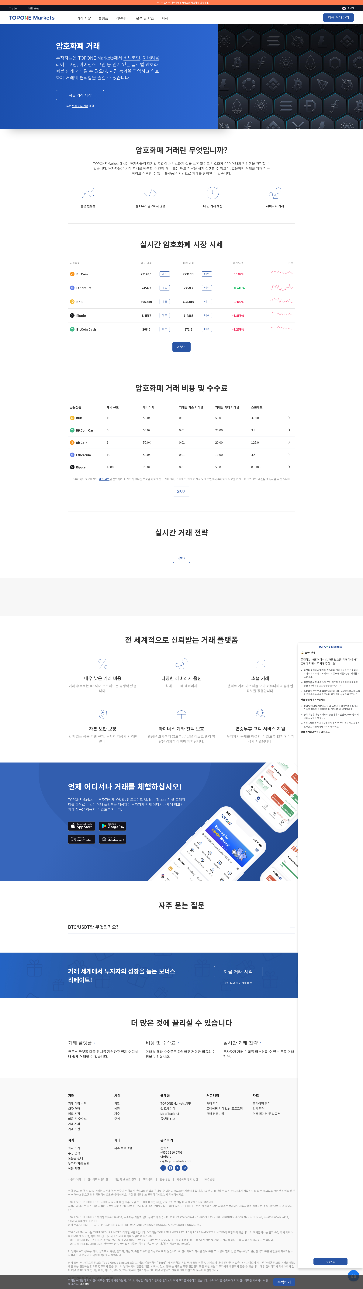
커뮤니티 (122, 18)
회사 (165, 18)
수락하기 (284, 1282)
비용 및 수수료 (77, 1119)
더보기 (181, 347)
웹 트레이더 (167, 1108)
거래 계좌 (74, 1124)
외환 (117, 1103)
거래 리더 (212, 1103)
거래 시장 (84, 18)
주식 (117, 1119)
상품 (117, 1108)
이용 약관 (74, 1168)
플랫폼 (103, 18)
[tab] (181, 927)
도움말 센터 (75, 1158)
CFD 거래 (74, 1108)
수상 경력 (74, 1153)
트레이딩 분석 (261, 1103)
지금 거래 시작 (80, 95)
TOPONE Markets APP (175, 1103)
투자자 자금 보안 (78, 1163)
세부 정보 (84, 1283)
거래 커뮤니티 (215, 1113)
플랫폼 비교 (167, 1119)
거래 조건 (74, 1129)
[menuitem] (348, 8)
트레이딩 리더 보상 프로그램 (224, 1108)
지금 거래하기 (338, 17)
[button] (181, 927)
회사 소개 (74, 1148)
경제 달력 (259, 1108)
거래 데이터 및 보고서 (266, 1113)
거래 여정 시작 (77, 1103)
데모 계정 (74, 1113)
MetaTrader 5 (169, 1113)
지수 (117, 1113)
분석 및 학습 (145, 18)
